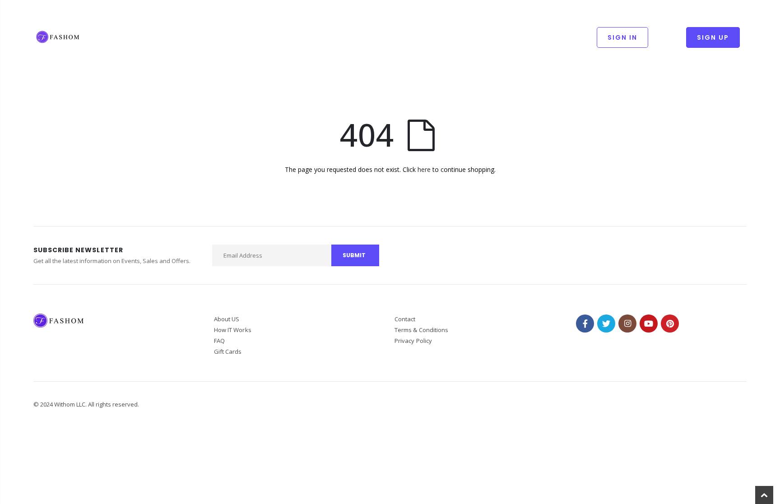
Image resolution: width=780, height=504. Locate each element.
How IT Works (232, 330)
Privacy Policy (413, 341)
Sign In (622, 37)
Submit (354, 255)
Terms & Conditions (421, 330)
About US (227, 319)
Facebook (585, 323)
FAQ (219, 341)
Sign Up (713, 37)
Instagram (627, 323)
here (424, 169)
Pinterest (670, 323)
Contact (405, 319)
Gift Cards (228, 351)
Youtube (649, 323)
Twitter (606, 323)
